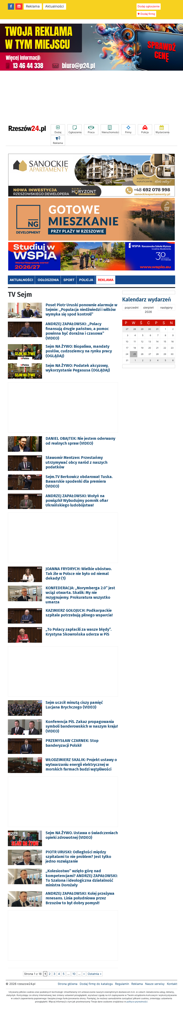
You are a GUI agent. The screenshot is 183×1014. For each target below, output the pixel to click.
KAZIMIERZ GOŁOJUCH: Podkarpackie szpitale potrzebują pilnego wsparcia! (79, 612)
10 (73, 974)
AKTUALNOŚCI (21, 280)
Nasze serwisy (155, 984)
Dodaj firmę (147, 14)
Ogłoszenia (74, 132)
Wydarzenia (162, 132)
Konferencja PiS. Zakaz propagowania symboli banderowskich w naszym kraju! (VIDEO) (82, 726)
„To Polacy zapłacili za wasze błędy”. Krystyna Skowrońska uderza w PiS (79, 631)
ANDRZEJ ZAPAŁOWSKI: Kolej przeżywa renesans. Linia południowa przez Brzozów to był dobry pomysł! (80, 898)
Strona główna (67, 984)
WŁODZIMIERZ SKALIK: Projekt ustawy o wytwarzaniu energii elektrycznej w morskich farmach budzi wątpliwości (81, 764)
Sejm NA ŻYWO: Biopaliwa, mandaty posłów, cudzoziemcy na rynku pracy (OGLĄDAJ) (79, 351)
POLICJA (86, 280)
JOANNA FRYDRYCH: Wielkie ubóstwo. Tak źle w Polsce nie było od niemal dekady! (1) (79, 573)
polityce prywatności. (137, 1001)
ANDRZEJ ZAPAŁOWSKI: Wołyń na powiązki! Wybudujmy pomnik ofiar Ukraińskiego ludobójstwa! (77, 500)
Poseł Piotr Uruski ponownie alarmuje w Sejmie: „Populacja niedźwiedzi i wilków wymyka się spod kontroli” (81, 309)
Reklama (33, 6)
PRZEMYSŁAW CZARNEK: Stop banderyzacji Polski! (72, 743)
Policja (145, 132)
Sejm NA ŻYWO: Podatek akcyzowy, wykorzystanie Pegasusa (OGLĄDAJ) (78, 368)
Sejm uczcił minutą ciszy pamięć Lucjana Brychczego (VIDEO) (74, 705)
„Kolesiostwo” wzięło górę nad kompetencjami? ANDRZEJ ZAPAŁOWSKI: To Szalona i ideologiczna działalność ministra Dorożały (82, 877)
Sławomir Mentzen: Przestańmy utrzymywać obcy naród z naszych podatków (76, 462)
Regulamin (122, 984)
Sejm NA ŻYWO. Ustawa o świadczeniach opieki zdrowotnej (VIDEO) (82, 835)
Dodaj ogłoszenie (149, 6)
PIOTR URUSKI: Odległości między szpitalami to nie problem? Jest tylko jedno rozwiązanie (78, 857)
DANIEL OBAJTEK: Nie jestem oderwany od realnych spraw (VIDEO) (80, 441)
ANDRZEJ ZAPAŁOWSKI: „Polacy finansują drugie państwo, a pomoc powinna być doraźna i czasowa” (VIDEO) (77, 330)
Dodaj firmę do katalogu (96, 984)
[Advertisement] (91, 97)
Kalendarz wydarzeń (146, 299)
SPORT (69, 280)
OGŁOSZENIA (48, 280)
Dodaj (58, 132)
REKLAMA (105, 280)
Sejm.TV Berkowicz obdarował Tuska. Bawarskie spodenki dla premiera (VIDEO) (79, 481)
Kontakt (172, 984)
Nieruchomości (110, 132)
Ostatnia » (95, 974)
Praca (91, 132)
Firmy (128, 132)
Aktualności (54, 6)
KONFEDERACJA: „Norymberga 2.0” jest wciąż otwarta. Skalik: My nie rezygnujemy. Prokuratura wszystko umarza (80, 594)
